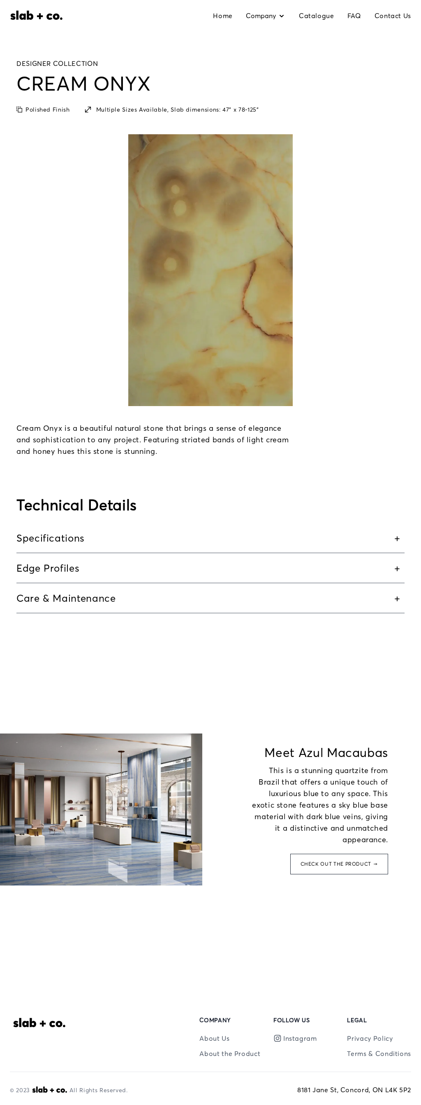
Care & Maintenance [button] (66, 598)
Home (223, 16)
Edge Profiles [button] (47, 568)
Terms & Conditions (379, 1053)
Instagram (300, 1038)
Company (261, 16)
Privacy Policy (370, 1038)
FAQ (354, 16)
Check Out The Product (336, 864)
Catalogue (316, 16)
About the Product (229, 1053)
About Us (214, 1038)
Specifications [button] (50, 538)
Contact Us (393, 16)
